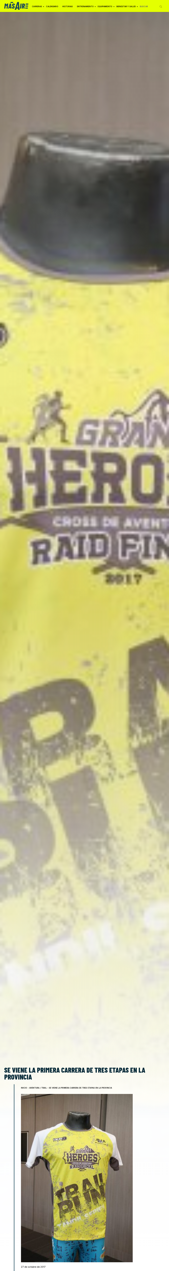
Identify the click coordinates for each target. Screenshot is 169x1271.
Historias (67, 6)
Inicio (24, 1088)
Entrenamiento (85, 7)
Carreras (37, 7)
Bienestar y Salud (126, 7)
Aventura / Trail (38, 1088)
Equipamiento (105, 7)
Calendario (52, 6)
